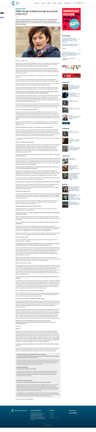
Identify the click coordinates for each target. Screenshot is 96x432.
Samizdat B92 (67, 3)
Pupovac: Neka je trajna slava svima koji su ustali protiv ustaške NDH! (74, 148)
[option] (38, 41)
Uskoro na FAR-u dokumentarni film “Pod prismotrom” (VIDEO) (74, 203)
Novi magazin (30, 399)
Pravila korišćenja (54, 417)
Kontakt (51, 416)
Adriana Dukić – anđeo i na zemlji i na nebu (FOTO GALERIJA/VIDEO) (70, 45)
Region (54, 3)
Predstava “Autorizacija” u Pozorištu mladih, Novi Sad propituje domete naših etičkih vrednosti (74, 188)
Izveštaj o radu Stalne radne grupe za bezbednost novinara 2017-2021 (73, 167)
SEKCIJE (60, 3)
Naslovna (36, 3)
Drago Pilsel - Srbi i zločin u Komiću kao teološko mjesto (75, 141)
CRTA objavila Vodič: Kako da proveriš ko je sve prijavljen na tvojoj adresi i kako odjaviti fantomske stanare (70, 54)
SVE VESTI (43, 3)
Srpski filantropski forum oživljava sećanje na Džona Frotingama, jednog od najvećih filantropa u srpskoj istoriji (75, 176)
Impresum (52, 414)
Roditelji (64, 48)
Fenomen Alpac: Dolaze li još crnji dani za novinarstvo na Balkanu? (74, 95)
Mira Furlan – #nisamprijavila (72, 159)
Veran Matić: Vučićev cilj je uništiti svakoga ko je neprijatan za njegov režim (74, 87)
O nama (51, 412)
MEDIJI (48, 3)
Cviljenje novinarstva (73, 101)
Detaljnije (32, 419)
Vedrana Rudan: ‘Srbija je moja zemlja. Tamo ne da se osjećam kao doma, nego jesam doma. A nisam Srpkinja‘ (70, 40)
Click (2, 17)
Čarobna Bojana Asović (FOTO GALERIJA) (68, 59)
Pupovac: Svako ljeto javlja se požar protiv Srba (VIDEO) (75, 117)
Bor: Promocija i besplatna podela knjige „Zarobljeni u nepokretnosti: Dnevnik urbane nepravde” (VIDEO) (75, 197)
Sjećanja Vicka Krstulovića (75, 108)
